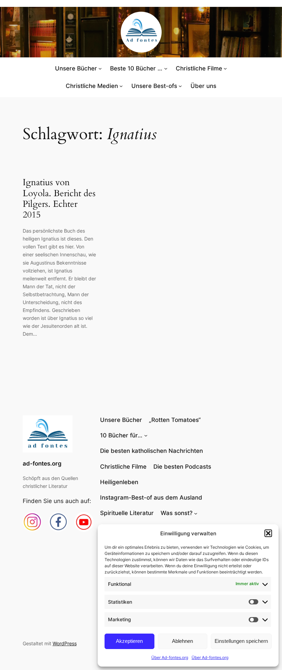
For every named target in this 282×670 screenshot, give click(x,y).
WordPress (65, 643)
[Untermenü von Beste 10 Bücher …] (165, 68)
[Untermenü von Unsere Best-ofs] (180, 86)
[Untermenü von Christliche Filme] (225, 68)
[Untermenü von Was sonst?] (195, 513)
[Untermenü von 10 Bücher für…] (146, 435)
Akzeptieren (129, 641)
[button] (268, 533)
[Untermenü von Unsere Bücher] (100, 68)
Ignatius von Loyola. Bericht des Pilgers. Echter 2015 (59, 198)
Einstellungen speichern (241, 641)
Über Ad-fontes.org (169, 657)
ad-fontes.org (42, 463)
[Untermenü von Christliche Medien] (121, 86)
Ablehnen (182, 641)
